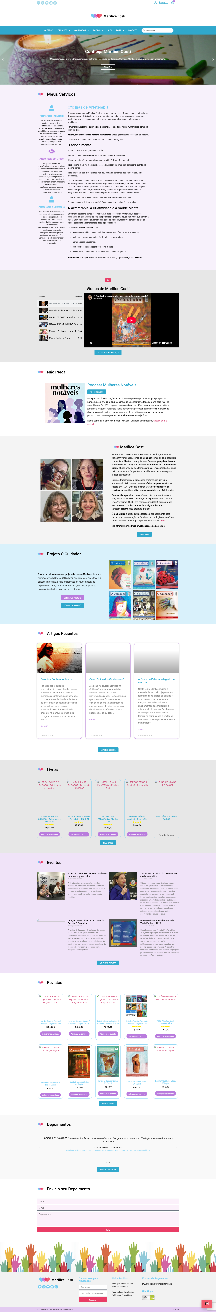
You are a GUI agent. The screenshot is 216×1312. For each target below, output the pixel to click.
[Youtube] (46, 3)
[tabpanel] (131, 320)
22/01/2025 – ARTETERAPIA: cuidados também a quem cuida (87, 875)
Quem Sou (49, 30)
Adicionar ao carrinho (49, 834)
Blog (110, 30)
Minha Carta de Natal (59, 338)
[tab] (60, 303)
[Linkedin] (51, 3)
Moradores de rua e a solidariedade (63, 310)
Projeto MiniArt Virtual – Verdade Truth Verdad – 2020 (157, 922)
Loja (118, 30)
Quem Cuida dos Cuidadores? (106, 679)
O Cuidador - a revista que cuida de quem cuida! (63, 303)
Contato (132, 30)
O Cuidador (80, 30)
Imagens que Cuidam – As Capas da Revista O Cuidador (86, 922)
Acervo (96, 30)
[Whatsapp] (55, 3)
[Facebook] (38, 3)
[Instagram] (42, 3)
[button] (2, 59)
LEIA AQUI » (44, 726)
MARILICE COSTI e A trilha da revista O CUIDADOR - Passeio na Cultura (62, 317)
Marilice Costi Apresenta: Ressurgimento (63, 331)
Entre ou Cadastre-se (163, 3)
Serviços (62, 30)
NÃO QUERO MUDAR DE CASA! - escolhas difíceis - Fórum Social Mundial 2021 (62, 324)
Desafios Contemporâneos (56, 679)
